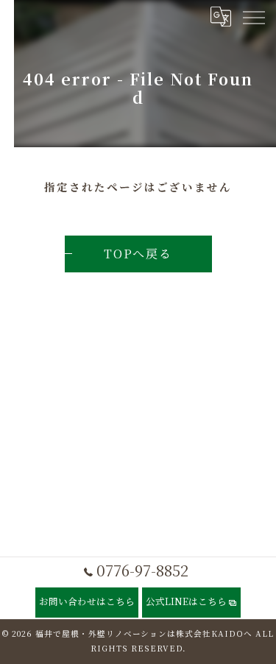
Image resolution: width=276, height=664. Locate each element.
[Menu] (253, 16)
